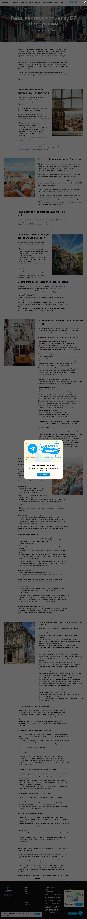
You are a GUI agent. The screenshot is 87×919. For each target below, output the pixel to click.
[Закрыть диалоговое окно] (84, 2)
